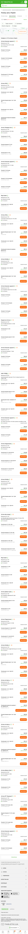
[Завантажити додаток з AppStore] (14, 893)
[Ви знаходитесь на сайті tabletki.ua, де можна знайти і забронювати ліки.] (7, 2)
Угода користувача (4, 912)
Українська (4, 909)
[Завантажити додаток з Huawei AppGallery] (5, 896)
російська (12, 909)
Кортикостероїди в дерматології (18, 9)
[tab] (12, 16)
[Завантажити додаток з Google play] (5, 893)
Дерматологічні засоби (6, 9)
